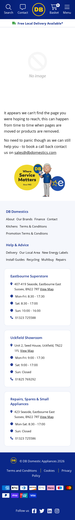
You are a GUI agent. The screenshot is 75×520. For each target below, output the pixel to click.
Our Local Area (29, 252)
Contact (52, 219)
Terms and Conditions (22, 471)
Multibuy (47, 259)
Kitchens (12, 226)
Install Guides (15, 259)
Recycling (33, 259)
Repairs (61, 259)
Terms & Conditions (33, 226)
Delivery (11, 252)
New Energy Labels (55, 252)
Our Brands (24, 219)
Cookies (49, 471)
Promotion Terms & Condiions (27, 233)
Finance (39, 219)
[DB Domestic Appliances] (38, 9)
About (10, 219)
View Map (47, 289)
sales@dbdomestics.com (35, 152)
